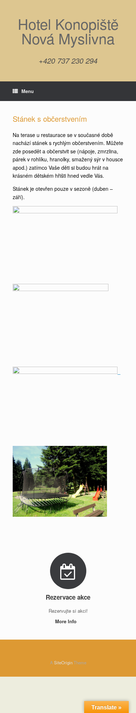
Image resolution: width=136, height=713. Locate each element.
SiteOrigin (63, 662)
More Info (66, 621)
